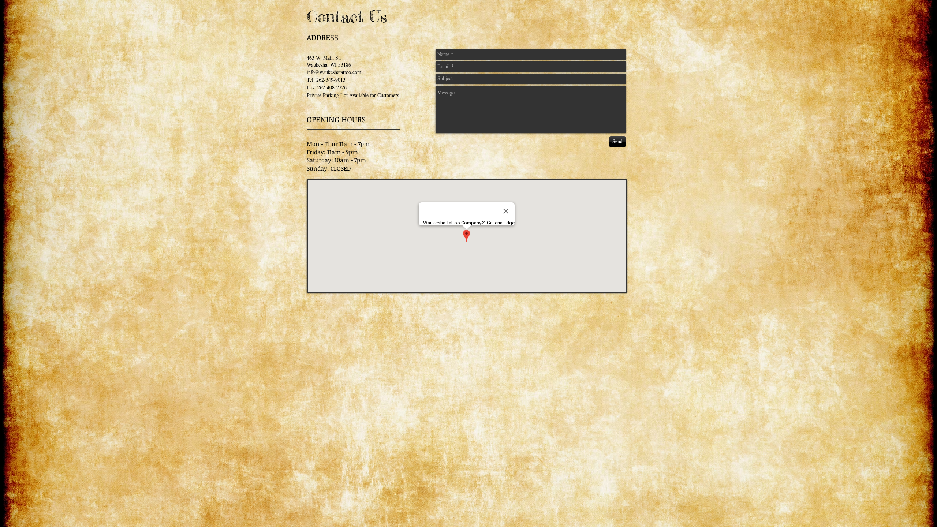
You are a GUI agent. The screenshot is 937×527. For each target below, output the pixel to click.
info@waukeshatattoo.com (334, 71)
